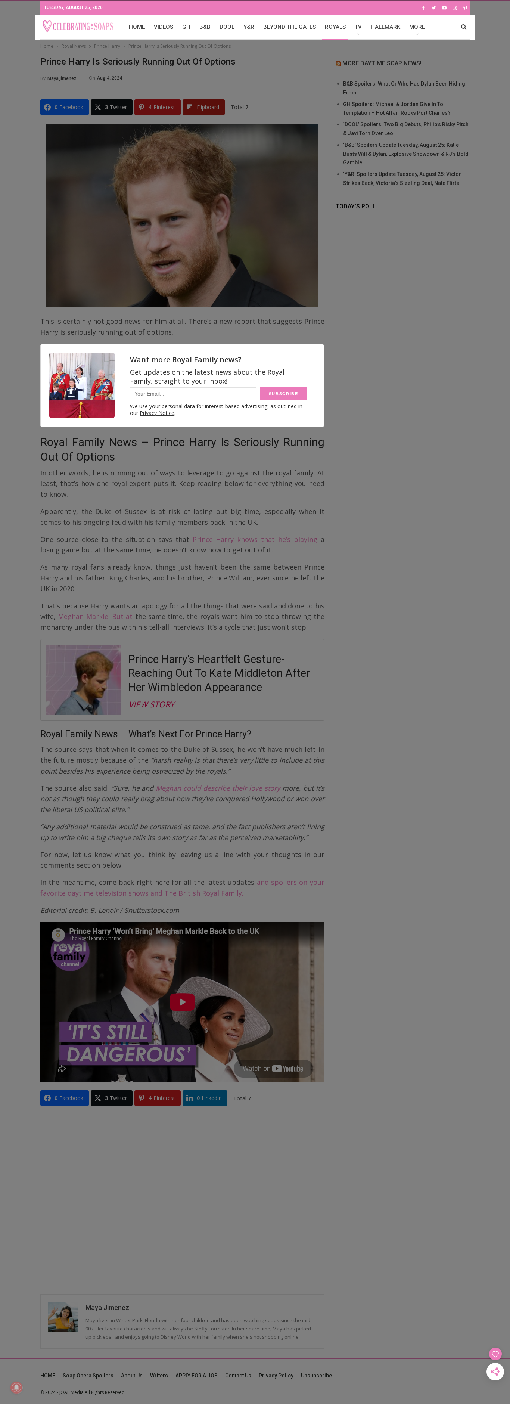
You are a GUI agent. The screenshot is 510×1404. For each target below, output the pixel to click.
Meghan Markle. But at (95, 616)
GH (186, 27)
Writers (159, 1376)
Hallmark (385, 27)
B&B (205, 27)
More (417, 27)
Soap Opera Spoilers (88, 1376)
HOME (137, 27)
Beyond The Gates (289, 27)
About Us (132, 1376)
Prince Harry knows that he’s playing (255, 539)
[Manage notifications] (16, 1388)
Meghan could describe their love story (218, 788)
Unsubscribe (316, 1376)
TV (358, 27)
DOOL (227, 27)
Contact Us (238, 1376)
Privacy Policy (276, 1376)
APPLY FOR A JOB (196, 1376)
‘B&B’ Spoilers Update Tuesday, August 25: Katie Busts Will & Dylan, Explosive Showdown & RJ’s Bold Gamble (406, 154)
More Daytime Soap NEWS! (382, 63)
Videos (163, 27)
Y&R (248, 27)
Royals (335, 27)
